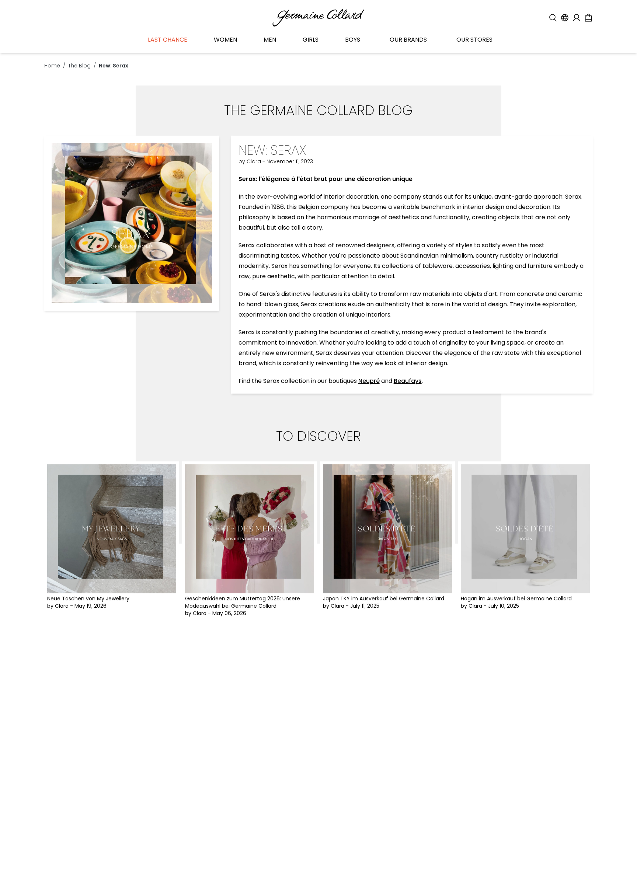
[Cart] (588, 17)
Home (52, 65)
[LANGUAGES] (564, 17)
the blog (79, 65)
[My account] (576, 17)
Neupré (369, 381)
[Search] (553, 17)
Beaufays (408, 381)
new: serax (113, 65)
